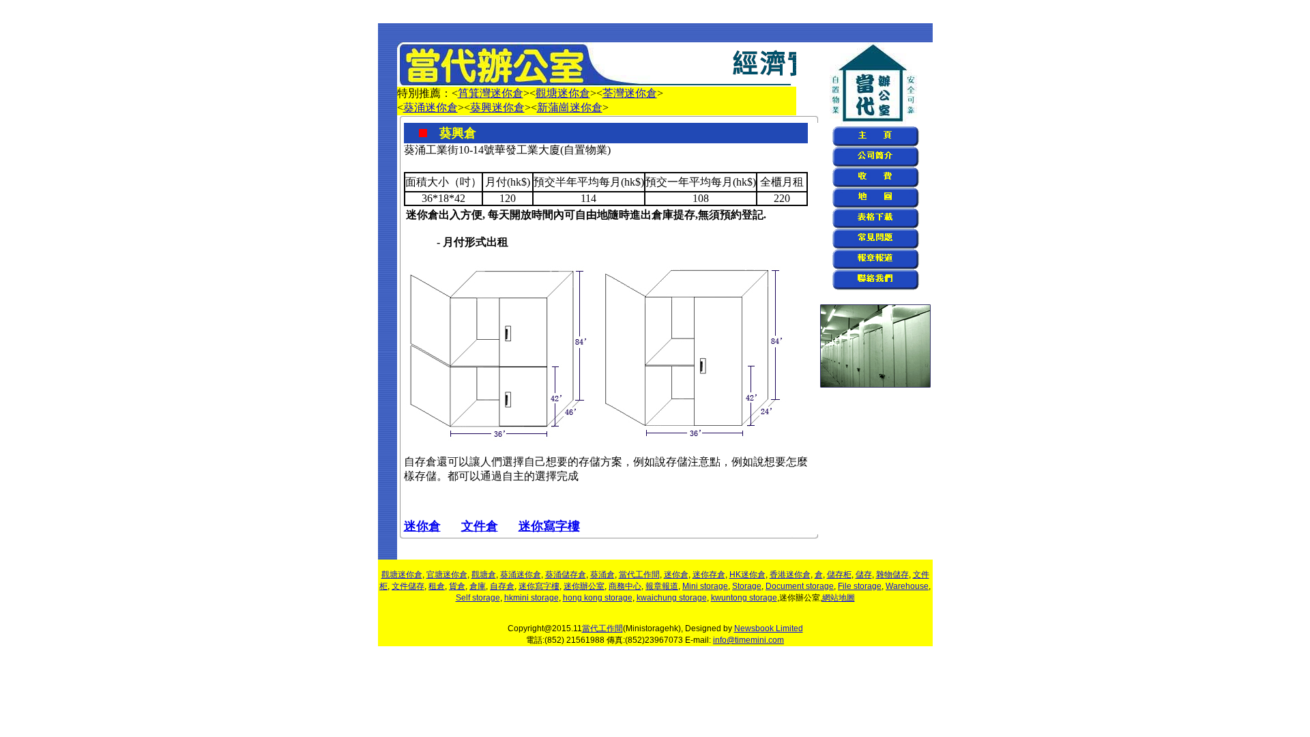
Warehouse (907, 586)
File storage (860, 586)
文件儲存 (408, 586)
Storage (746, 586)
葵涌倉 (602, 574)
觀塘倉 (483, 574)
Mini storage (705, 586)
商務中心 (625, 586)
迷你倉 (422, 526)
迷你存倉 (709, 574)
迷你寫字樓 (549, 526)
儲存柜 (839, 574)
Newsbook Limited (768, 628)
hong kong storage (597, 598)
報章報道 (661, 586)
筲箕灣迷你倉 (490, 93)
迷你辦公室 (584, 586)
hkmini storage (531, 598)
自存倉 (502, 586)
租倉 (436, 586)
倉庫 (477, 586)
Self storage (478, 598)
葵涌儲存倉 (565, 574)
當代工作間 (639, 574)
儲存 (864, 574)
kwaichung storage (672, 598)
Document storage (800, 586)
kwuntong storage (744, 598)
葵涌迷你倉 (430, 107)
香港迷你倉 (790, 574)
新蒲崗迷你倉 (569, 107)
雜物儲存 (892, 574)
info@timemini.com (748, 640)
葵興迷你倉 (497, 107)
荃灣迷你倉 (629, 93)
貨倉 (457, 586)
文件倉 (479, 526)
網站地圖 (838, 598)
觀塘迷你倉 (563, 93)
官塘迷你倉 (446, 574)
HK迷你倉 (747, 574)
